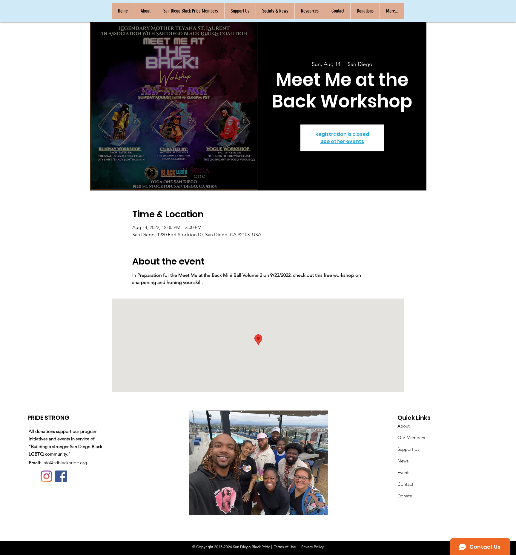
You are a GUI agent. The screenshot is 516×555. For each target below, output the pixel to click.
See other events (342, 141)
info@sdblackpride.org (64, 462)
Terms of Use (285, 547)
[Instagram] (46, 476)
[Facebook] (61, 476)
